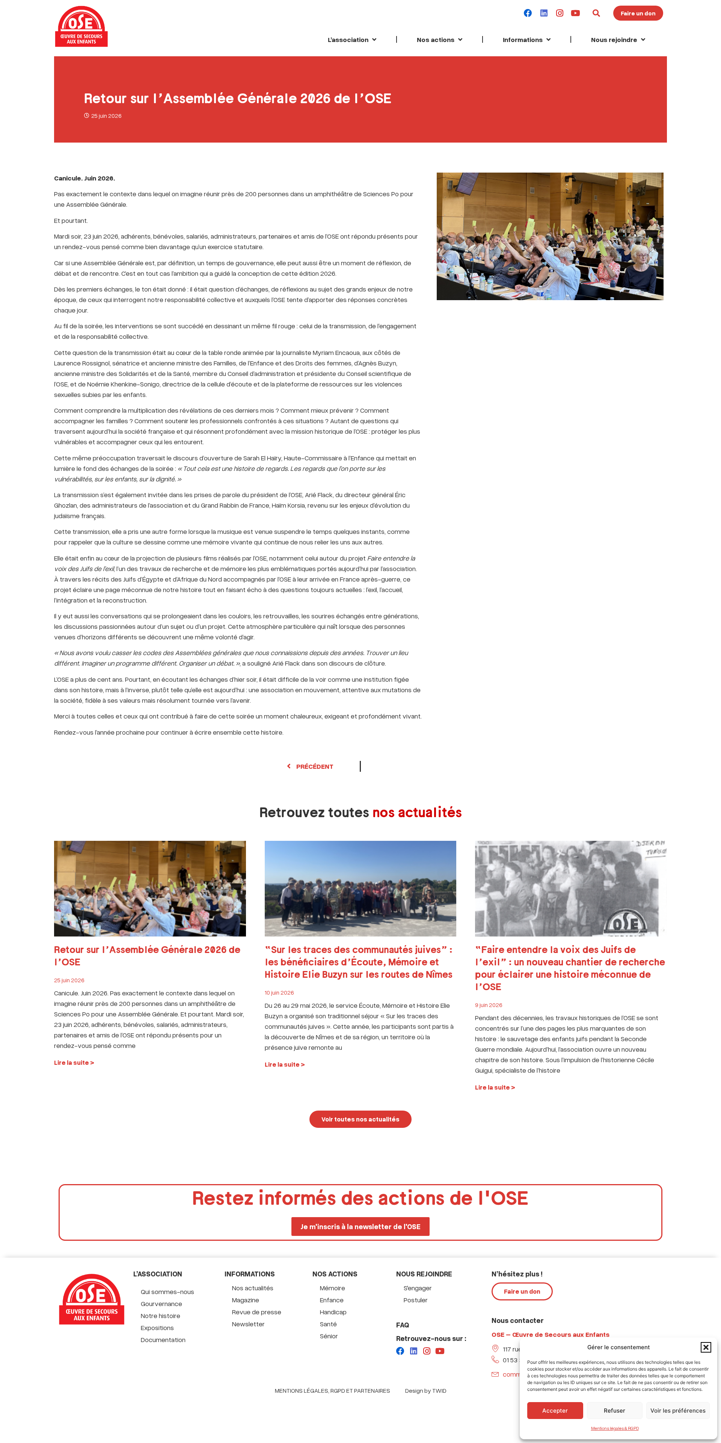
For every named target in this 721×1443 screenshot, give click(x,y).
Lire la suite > (74, 1062)
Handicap (333, 1312)
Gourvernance (161, 1303)
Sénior (329, 1336)
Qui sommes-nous (167, 1291)
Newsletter (248, 1324)
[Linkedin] (544, 13)
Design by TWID (425, 1390)
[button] (706, 1347)
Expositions (157, 1327)
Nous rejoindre (614, 39)
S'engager (418, 1288)
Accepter (555, 1410)
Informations (523, 39)
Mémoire (332, 1288)
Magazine (245, 1300)
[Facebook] (528, 13)
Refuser (614, 1410)
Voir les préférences (678, 1410)
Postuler (416, 1300)
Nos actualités (252, 1288)
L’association (348, 39)
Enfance (332, 1300)
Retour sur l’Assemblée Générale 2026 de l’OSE (147, 956)
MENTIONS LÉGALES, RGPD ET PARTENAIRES (332, 1390)
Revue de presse (256, 1312)
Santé (328, 1324)
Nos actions (435, 39)
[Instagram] (559, 13)
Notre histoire (160, 1315)
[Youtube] (575, 13)
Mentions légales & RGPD (615, 1428)
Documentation (163, 1339)
